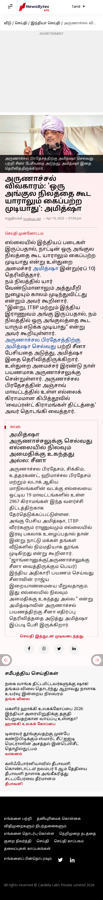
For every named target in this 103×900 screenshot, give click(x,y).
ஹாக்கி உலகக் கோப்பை (30, 724)
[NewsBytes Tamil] (34, 7)
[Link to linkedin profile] (72, 860)
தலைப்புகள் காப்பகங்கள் (27, 849)
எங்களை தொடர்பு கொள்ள (29, 834)
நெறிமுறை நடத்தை (77, 834)
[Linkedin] (74, 649)
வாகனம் (13, 754)
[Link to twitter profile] (60, 860)
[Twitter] (59, 649)
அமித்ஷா (45, 269)
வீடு (7, 23)
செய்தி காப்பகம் (69, 841)
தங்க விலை (17, 699)
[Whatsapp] (44, 649)
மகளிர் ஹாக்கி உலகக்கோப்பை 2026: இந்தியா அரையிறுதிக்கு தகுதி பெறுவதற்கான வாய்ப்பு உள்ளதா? (44, 714)
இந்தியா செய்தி (45, 23)
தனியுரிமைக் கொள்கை (59, 819)
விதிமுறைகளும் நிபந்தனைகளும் (35, 826)
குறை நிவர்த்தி (18, 841)
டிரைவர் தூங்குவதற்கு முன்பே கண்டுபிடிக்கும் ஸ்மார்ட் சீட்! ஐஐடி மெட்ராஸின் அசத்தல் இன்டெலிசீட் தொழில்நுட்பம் (41, 742)
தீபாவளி (14, 784)
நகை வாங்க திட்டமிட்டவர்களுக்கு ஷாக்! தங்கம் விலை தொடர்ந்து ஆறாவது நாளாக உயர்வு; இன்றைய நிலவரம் (50, 689)
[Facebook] (29, 649)
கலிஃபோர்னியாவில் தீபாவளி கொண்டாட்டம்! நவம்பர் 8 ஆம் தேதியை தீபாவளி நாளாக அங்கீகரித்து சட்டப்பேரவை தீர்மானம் (46, 772)
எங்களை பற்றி (18, 819)
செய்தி (21, 23)
